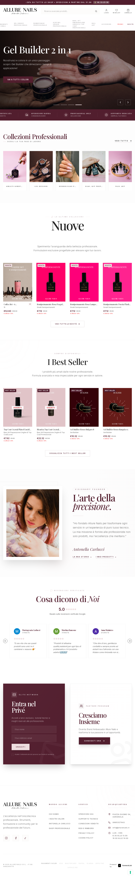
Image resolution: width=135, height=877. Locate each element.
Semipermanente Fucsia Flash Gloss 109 (116, 304)
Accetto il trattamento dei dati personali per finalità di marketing (34, 754)
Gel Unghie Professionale (20, 24)
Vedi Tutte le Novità (66, 324)
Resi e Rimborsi (86, 828)
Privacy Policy (86, 833)
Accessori (106, 24)
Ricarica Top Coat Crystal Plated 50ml (48, 429)
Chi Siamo (54, 814)
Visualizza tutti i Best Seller (67, 453)
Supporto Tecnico (88, 819)
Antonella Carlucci (60, 824)
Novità (130, 24)
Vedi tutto (121, 141)
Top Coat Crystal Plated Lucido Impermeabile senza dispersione (17, 429)
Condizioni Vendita (89, 824)
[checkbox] (13, 755)
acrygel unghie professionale (59, 24)
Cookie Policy (86, 838)
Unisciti (20, 747)
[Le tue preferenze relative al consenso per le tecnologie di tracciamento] (130, 872)
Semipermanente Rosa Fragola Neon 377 (50, 304)
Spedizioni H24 (86, 814)
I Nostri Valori (57, 819)
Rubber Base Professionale (40, 24)
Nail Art (94, 24)
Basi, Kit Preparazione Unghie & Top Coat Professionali (79, 24)
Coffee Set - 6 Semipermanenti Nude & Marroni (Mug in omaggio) (15, 304)
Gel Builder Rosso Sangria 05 (115, 429)
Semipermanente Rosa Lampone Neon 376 (84, 304)
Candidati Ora (92, 741)
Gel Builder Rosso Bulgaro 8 (82, 429)
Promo (120, 24)
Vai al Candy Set (14, 82)
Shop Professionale (59, 828)
